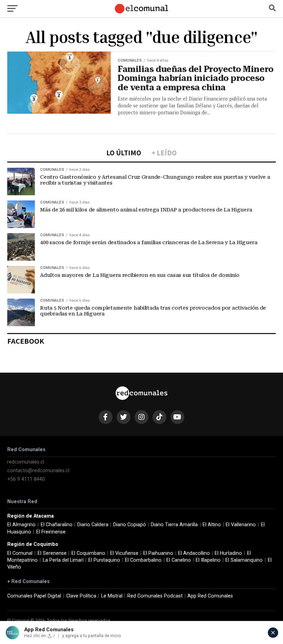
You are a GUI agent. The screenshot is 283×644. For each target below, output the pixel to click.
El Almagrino (21, 525)
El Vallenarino (241, 525)
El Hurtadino (228, 553)
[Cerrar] (273, 632)
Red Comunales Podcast (155, 596)
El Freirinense (51, 532)
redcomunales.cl (25, 462)
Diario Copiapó (129, 525)
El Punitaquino (104, 560)
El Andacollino (194, 553)
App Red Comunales (210, 596)
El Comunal (19, 553)
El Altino (212, 525)
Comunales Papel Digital (34, 596)
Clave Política (81, 596)
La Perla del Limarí (63, 560)
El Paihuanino (158, 553)
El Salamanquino (244, 560)
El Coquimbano (88, 553)
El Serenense (52, 553)
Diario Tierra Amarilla (174, 525)
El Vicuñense (124, 553)
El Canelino (178, 560)
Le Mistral (112, 596)
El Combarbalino (143, 560)
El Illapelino (208, 560)
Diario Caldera (92, 525)
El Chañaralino (56, 525)
